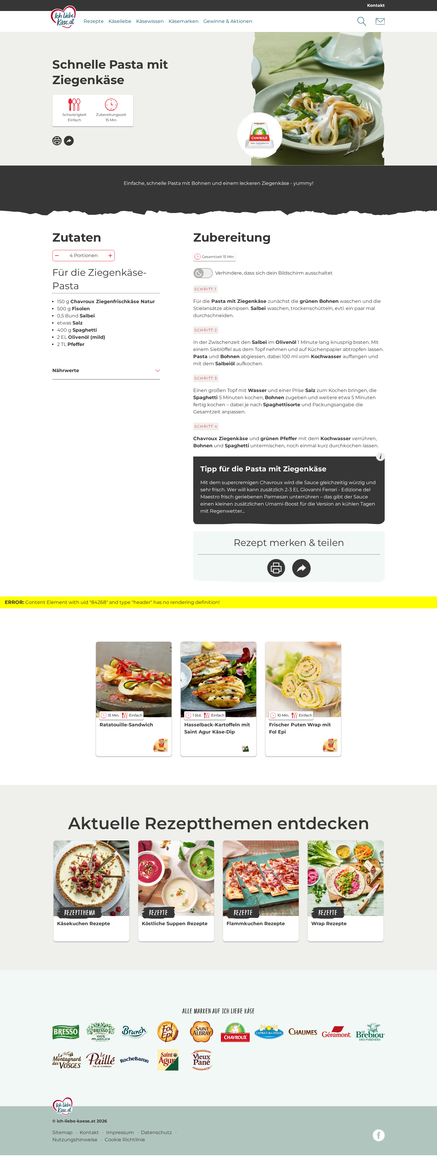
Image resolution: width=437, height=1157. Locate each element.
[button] (69, 141)
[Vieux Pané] (201, 1060)
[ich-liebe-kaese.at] (62, 1106)
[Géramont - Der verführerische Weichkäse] (336, 1031)
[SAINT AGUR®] (168, 1060)
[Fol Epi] (168, 1031)
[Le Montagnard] (66, 1059)
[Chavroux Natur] (259, 135)
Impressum (120, 1132)
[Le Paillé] (100, 1060)
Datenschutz (157, 1132)
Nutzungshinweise (75, 1139)
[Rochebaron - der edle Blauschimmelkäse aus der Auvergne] (134, 1060)
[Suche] (361, 21)
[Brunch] (134, 1031)
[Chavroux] (235, 1031)
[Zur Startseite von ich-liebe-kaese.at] (63, 17)
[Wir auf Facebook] (379, 1136)
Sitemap (63, 1132)
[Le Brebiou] (370, 1032)
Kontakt (376, 5)
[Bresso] (66, 1031)
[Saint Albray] (201, 1031)
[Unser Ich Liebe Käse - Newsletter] (380, 21)
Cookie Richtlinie (125, 1139)
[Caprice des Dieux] (268, 1031)
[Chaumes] (302, 1031)
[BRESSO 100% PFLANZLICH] (100, 1032)
